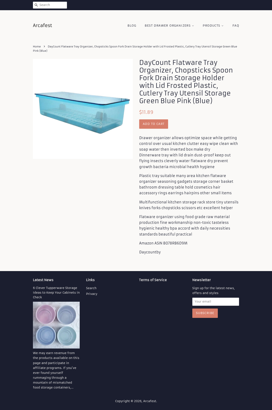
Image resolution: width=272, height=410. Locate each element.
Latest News (43, 280)
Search (91, 288)
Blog (132, 25)
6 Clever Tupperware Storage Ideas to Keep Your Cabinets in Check (56, 292)
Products (212, 25)
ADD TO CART (153, 124)
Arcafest (149, 401)
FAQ (235, 25)
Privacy (91, 294)
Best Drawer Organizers (168, 25)
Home (37, 46)
